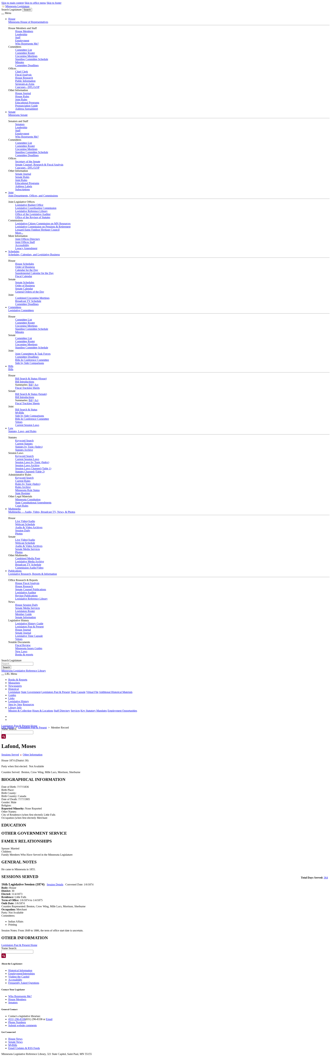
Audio (31, 521)
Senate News (15, 1041)
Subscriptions (22, 189)
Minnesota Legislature (17, 6)
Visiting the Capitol (18, 976)
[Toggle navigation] (2, 13)
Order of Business (25, 266)
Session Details (55, 884)
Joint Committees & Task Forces (33, 353)
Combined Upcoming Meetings (32, 297)
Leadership (21, 34)
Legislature (14, 692)
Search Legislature (11, 9)
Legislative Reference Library (31, 211)
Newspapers (15, 685)
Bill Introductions (24, 381)
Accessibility (22, 245)
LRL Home (7, 727)
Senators (19, 124)
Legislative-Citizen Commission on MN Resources (43, 223)
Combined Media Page (27, 558)
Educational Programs (27, 102)
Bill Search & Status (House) (31, 378)
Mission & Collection (20, 710)
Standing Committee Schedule (31, 59)
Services (75, 710)
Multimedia (14, 508)
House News (15, 1038)
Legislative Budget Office (29, 204)
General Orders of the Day (29, 291)
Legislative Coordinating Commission (35, 208)
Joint (10, 192)
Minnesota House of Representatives (28, 21)
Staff (17, 37)
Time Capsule (78, 692)
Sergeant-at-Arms (24, 84)
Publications (15, 570)
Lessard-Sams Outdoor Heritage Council (37, 229)
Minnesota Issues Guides (28, 648)
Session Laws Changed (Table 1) (33, 468)
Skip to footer (54, 2)
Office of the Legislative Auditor (33, 214)
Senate (12, 111)
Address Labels (23, 186)
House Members (24, 31)
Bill (31, 384)
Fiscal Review (23, 645)
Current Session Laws (27, 425)
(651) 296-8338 (16, 1019)
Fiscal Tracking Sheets (27, 387)
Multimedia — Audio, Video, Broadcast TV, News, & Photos (41, 511)
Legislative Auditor (25, 592)
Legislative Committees (21, 310)
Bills (10, 366)
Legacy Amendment (26, 248)
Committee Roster (25, 53)
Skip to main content (12, 2)
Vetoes (18, 421)
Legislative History (18, 701)
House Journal (23, 93)
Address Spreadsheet (26, 108)
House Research (24, 77)
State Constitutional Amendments (33, 502)
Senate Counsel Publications (30, 589)
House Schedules (24, 263)
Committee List (23, 49)
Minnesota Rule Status (27, 490)
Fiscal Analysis (23, 74)
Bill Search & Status (26, 409)
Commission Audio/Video (29, 567)
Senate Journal (23, 173)
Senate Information (25, 617)
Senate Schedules (24, 282)
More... (19, 232)
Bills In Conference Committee (32, 359)
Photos (19, 533)
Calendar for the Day (26, 270)
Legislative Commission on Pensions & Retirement (43, 226)
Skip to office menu (35, 2)
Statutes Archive (24, 449)
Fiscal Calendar (23, 276)
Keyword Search (24, 440)
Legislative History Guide (29, 623)
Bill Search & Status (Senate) (31, 394)
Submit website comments (22, 1025)
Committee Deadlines (27, 65)
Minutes (19, 62)
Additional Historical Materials (115, 692)
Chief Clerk (21, 71)
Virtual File (92, 692)
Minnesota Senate (18, 115)
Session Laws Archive (27, 465)
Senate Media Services (27, 549)
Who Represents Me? (27, 43)
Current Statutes (24, 443)
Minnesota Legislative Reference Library (23, 670)
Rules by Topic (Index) (27, 484)
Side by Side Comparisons (29, 363)
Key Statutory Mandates (94, 710)
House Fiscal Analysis (27, 583)
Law (10, 428)
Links (11, 698)
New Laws (21, 651)
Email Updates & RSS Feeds (24, 1048)
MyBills (19, 412)
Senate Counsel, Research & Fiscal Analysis (39, 164)
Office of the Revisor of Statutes (32, 217)
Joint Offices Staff (25, 242)
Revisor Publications (26, 595)
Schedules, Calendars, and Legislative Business (34, 254)
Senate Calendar (24, 288)
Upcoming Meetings (26, 56)
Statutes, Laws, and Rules (22, 431)
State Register (22, 493)
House (11, 18)
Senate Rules (22, 177)
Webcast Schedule (25, 524)
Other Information (32, 754)
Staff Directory (62, 710)
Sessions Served (10, 754)
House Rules (22, 96)
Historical (13, 688)
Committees (14, 307)
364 (326, 877)
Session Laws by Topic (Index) (32, 462)
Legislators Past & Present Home (19, 725)
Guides (12, 695)
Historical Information (20, 970)
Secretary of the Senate (27, 161)
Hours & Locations (42, 710)
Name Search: (9, 948)
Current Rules (22, 480)
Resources (28, 704)
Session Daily (22, 530)
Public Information (25, 80)
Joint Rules (21, 99)
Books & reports (24, 654)
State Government (31, 692)
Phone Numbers (17, 1022)
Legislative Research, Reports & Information (32, 573)
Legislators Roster (25, 611)
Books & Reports (17, 679)
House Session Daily (26, 604)
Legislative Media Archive (29, 561)
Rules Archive (23, 487)
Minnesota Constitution (28, 499)
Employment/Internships (21, 973)
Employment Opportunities (122, 710)
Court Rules (21, 505)
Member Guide (23, 614)
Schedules (13, 251)
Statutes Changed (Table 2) (30, 471)
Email (49, 1019)
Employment (22, 40)
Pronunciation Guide (26, 105)
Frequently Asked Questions (23, 982)
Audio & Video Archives (28, 527)
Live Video (21, 521)
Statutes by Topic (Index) (29, 446)
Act (36, 384)
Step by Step (15, 704)
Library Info (15, 707)
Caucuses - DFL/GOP (27, 87)
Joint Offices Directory (27, 239)
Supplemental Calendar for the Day (34, 273)
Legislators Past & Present (29, 626)
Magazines (14, 682)
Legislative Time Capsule (29, 635)
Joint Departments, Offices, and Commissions (33, 195)
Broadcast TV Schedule (28, 301)
